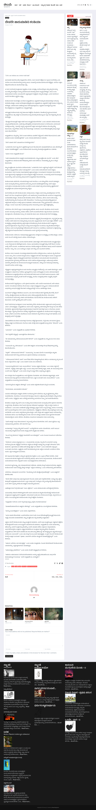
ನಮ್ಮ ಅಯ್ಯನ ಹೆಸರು (29, 621)
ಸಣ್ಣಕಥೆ (19, 566)
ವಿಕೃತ (81, 136)
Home (6, 15)
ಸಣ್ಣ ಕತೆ (13, 566)
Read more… (8, 686)
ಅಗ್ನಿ (6, 621)
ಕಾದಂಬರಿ (69, 664)
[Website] (34, 597)
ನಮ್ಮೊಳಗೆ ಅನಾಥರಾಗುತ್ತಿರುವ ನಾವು (13, 757)
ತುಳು (57, 5)
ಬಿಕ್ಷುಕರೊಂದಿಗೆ (8, 783)
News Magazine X (55, 807)
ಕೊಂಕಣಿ (53, 5)
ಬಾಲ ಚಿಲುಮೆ (35, 5)
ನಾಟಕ (24, 5)
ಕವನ (16, 5)
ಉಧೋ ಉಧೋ (41, 667)
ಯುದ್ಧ (81, 80)
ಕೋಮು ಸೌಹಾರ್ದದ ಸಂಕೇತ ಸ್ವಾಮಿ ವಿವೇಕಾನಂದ (17, 734)
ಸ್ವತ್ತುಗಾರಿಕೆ (47, 621)
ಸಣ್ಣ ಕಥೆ (12, 15)
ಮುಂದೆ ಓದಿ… (42, 685)
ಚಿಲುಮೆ (8, 4)
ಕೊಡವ (48, 5)
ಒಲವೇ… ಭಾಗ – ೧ (72, 719)
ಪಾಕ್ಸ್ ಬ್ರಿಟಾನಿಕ (8, 667)
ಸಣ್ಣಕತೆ (16, 566)
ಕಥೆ (20, 5)
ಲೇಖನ (29, 5)
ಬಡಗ (60, 5)
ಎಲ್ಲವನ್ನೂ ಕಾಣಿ (88, 16)
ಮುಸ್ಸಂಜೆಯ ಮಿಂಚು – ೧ (75, 667)
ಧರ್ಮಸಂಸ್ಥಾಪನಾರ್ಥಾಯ (45, 705)
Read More (69, 65)
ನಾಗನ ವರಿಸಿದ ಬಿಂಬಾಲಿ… (45, 688)
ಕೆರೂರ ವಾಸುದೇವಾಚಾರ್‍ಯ (34, 595)
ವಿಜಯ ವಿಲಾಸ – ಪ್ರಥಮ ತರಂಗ (78, 692)
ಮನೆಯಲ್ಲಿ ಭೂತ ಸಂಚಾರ (10, 712)
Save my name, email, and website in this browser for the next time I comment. (31, 653)
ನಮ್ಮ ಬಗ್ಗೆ (43, 5)
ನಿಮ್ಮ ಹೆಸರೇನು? (8, 689)
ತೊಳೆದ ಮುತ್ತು (24, 566)
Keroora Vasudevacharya (32, 566)
